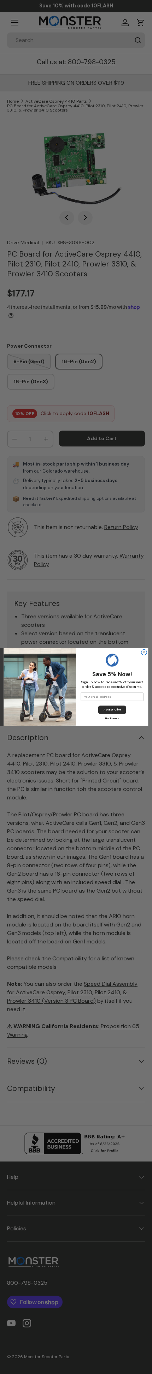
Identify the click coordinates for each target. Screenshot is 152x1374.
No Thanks (112, 718)
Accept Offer (112, 709)
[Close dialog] (144, 652)
